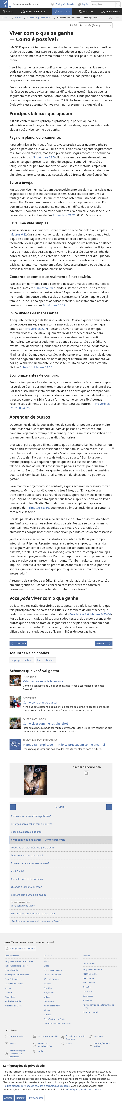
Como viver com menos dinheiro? (45, 723)
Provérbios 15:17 (54, 305)
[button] (33, 11)
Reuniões (87, 987)
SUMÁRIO (61, 807)
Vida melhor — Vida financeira (43, 681)
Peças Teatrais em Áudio (54, 1019)
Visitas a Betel (89, 982)
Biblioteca (6, 17)
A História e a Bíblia (13, 1005)
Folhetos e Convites (52, 974)
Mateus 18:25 (42, 367)
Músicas (47, 1014)
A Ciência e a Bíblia (13, 1001)
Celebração (88, 991)
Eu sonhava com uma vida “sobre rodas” (33, 913)
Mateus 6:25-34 (100, 614)
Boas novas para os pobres (26, 831)
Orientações (49, 1001)
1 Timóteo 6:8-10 (37, 508)
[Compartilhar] (111, 18)
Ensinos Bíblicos (12, 955)
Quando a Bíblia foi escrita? (26, 887)
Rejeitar (20, 1098)
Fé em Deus (10, 997)
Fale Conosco (88, 978)
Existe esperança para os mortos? (30, 863)
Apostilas (48, 988)
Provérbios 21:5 (44, 157)
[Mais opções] (117, 18)
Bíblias (46, 961)
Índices (47, 997)
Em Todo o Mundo (91, 1012)
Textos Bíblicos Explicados (16, 965)
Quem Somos (89, 963)
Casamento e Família (14, 983)
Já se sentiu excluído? (23, 904)
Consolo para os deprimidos (27, 879)
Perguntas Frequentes (93, 969)
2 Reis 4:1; (26, 367)
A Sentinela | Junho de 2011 (40, 17)
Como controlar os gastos (40, 702)
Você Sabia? (17, 871)
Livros (46, 965)
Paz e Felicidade (12, 979)
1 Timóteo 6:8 (43, 288)
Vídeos (47, 1010)
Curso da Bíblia (11, 970)
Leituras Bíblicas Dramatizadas (57, 1023)
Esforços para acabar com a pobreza (31, 824)
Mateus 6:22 (18, 234)
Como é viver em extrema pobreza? (31, 816)
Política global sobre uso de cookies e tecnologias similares (36, 1086)
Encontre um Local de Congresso (73, 1038)
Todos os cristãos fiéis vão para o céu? (32, 847)
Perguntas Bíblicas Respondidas (19, 961)
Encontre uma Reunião (45, 1036)
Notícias (86, 955)
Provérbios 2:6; (79, 614)
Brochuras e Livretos (53, 970)
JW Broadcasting (52, 1005)
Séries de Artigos (51, 979)
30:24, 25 (23, 408)
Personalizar (36, 1098)
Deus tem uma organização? (27, 855)
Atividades (87, 1000)
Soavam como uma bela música (29, 894)
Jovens (8, 988)
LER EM (73, 25)
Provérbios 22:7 (36, 329)
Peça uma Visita (90, 973)
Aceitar (8, 1098)
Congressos (88, 996)
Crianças (8, 992)
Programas (49, 992)
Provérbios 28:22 (64, 215)
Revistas (18, 17)
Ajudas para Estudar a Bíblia (17, 974)
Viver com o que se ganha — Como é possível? (38, 839)
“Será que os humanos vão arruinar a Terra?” (36, 921)
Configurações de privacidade (84, 1089)
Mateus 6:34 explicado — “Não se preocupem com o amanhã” (64, 745)
